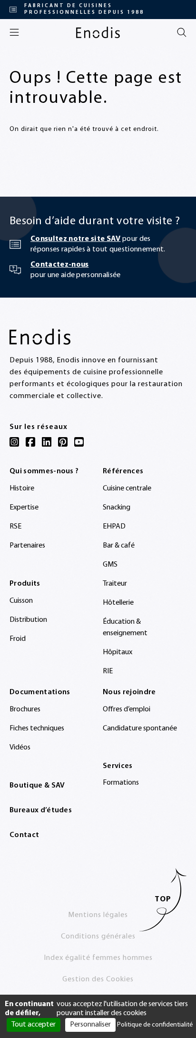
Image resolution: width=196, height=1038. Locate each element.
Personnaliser (90, 1024)
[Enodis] (98, 32)
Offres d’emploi (126, 709)
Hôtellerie (118, 603)
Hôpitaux (117, 652)
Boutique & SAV (37, 785)
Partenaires (27, 545)
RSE (15, 526)
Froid (18, 639)
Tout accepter (33, 1024)
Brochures (25, 709)
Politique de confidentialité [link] (155, 1024)
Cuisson (21, 601)
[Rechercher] (181, 32)
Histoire (22, 488)
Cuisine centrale (127, 488)
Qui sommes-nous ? (44, 471)
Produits (25, 584)
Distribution (28, 620)
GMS (110, 565)
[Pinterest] (63, 442)
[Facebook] (30, 442)
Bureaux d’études (41, 810)
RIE (108, 671)
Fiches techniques (37, 728)
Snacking (116, 507)
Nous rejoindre (129, 692)
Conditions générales (98, 936)
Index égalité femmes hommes (98, 958)
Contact (24, 835)
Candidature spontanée (140, 728)
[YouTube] (79, 442)
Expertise (24, 507)
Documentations (40, 692)
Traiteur (115, 584)
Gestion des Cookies (98, 979)
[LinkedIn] (46, 442)
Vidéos (20, 747)
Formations (121, 783)
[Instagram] (14, 442)
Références (123, 471)
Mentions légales (98, 915)
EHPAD (114, 526)
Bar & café (119, 545)
